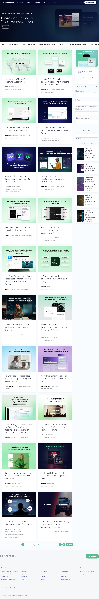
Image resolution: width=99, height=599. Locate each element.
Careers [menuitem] (23, 579)
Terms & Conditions (24, 595)
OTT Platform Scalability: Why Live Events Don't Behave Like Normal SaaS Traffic (53, 427)
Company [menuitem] (23, 571)
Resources (46, 2)
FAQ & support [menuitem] (64, 574)
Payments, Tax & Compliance (13, 89)
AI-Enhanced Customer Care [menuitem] (8, 579)
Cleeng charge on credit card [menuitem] (87, 571)
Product (19, 2)
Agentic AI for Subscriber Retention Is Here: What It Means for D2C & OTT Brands (55, 82)
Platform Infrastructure (48, 92)
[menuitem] (69, 582)
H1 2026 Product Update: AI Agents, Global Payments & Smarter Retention (52, 179)
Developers (37, 2)
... (60, 544)
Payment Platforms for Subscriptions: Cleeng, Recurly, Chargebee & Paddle (54, 327)
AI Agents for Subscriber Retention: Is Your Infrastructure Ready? (54, 279)
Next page (69, 544)
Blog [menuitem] (22, 574)
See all (78, 139)
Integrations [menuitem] (43, 579)
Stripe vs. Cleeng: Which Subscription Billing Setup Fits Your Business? (17, 179)
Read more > (88, 159)
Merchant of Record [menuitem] (6, 574)
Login (80, 2)
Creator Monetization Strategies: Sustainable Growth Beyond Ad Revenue (18, 327)
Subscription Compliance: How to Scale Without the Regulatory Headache (18, 476)
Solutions (27, 2)
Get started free (90, 2)
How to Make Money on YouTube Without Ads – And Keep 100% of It (53, 230)
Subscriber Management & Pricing (50, 140)
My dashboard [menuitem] (64, 571)
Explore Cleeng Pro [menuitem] (65, 579)
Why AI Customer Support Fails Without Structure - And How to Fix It (54, 379)
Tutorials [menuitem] (43, 576)
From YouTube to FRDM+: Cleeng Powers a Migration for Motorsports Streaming (55, 524)
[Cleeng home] (8, 2)
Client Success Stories (61, 532)
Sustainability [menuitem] (24, 576)
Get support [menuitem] (83, 574)
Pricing (54, 2)
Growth (56, 238)
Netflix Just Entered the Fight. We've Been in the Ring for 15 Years (53, 476)
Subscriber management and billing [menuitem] (9, 571)
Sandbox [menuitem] (43, 574)
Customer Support (46, 389)
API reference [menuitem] (44, 571)
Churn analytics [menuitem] (4, 576)
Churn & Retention (24, 135)
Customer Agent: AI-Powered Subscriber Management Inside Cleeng (54, 130)
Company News (60, 89)
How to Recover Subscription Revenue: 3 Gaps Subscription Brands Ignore (18, 379)
